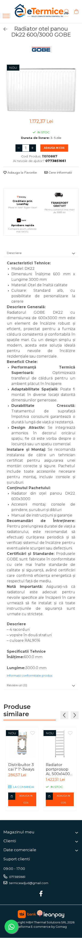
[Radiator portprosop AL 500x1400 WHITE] (60, 744)
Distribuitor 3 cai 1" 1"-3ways (21, 766)
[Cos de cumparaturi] (76, 11)
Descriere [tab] (14, 253)
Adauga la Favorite (22, 172)
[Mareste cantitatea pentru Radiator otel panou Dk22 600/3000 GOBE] (32, 148)
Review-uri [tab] (17, 685)
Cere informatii (60, 172)
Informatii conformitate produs (29, 675)
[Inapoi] (3, 29)
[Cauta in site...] (66, 11)
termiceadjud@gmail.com (28, 883)
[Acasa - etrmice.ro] (35, 11)
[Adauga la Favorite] (32, 733)
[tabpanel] (41, 88)
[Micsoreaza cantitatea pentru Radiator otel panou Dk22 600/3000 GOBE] (18, 148)
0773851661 (16, 877)
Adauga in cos (54, 147)
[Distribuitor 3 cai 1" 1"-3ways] (22, 744)
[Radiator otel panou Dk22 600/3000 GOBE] (41, 88)
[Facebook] (41, 894)
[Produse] (6, 16)
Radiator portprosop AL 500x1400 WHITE (58, 769)
